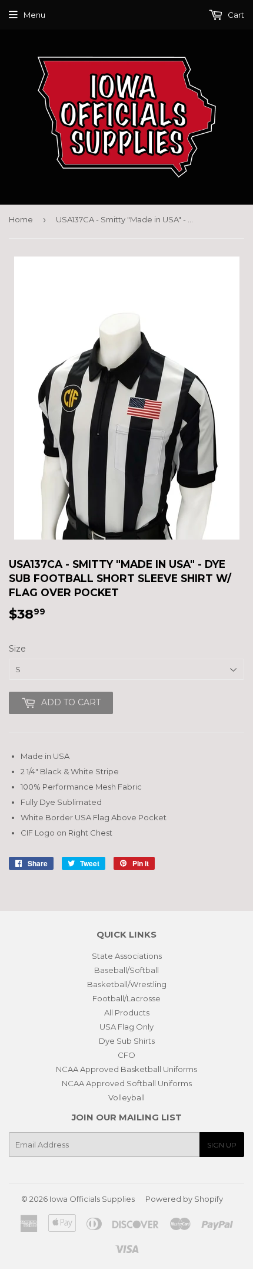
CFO (126, 1055)
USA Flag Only (126, 1026)
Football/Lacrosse (126, 998)
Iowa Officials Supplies (92, 1199)
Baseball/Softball (126, 970)
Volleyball (126, 1097)
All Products (126, 1012)
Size (17, 648)
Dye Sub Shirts (127, 1041)
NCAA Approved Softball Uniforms (127, 1083)
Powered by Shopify (184, 1199)
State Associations (127, 956)
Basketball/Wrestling (127, 984)
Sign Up (222, 1144)
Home (21, 219)
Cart (235, 14)
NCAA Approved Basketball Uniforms (126, 1069)
